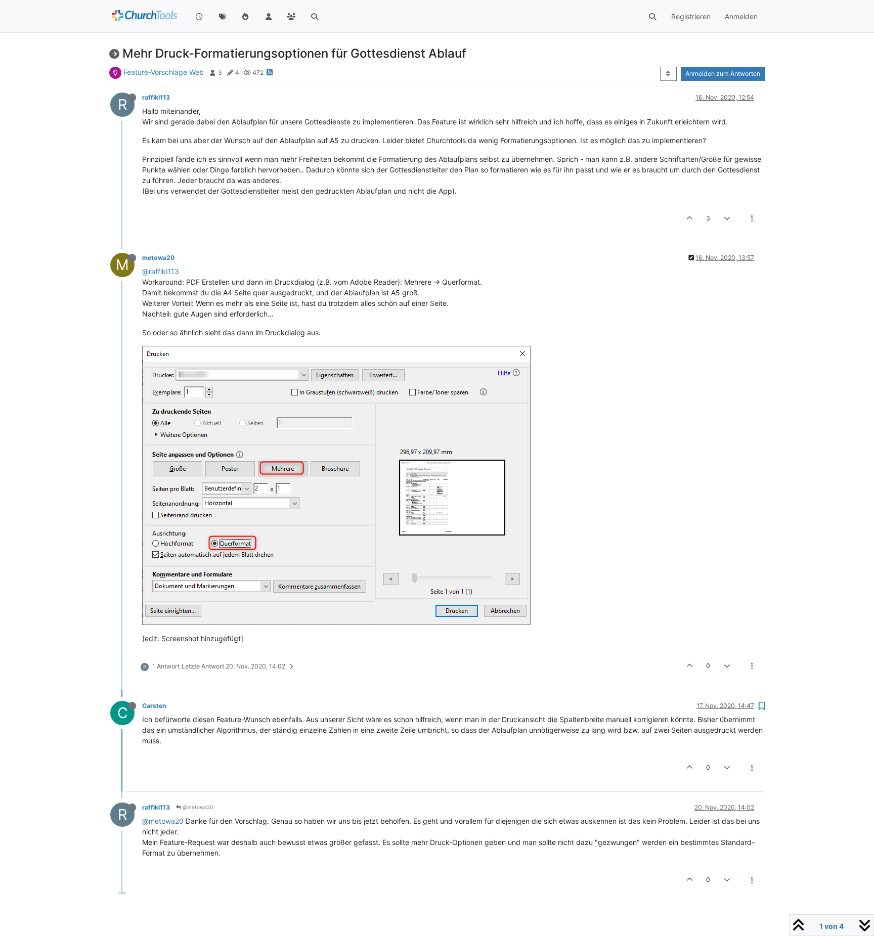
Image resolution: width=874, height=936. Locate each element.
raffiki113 (156, 97)
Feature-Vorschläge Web (163, 72)
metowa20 (158, 257)
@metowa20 (197, 807)
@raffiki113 (160, 271)
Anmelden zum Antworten (722, 73)
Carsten (154, 705)
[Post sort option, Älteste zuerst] (668, 74)
